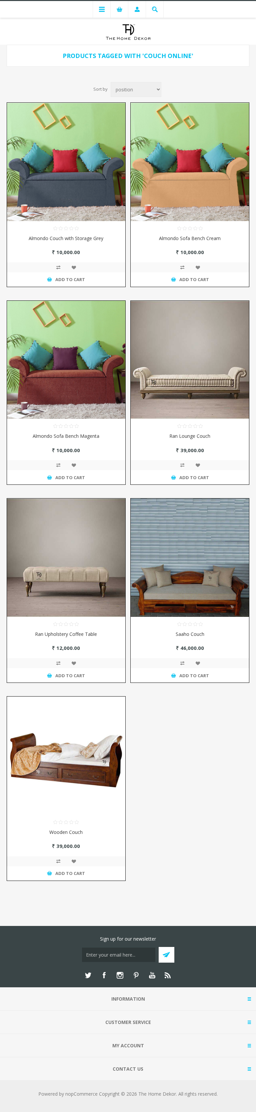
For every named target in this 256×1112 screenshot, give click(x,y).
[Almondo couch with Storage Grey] (66, 162)
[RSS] (168, 975)
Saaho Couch (190, 634)
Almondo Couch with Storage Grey (66, 238)
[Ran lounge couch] (190, 360)
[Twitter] (88, 975)
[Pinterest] (136, 975)
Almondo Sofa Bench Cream (190, 238)
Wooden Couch (66, 832)
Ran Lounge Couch (189, 436)
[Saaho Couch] (190, 557)
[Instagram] (120, 975)
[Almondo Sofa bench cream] (190, 162)
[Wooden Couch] (66, 756)
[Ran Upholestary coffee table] (66, 557)
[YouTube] (152, 975)
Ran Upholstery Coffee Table (66, 634)
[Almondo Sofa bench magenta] (66, 360)
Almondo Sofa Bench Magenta (66, 436)
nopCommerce (81, 1094)
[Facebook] (104, 975)
